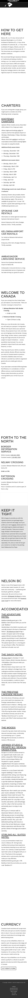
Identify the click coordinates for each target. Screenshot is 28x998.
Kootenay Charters (7, 120)
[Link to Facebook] (13, 985)
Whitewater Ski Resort (14, 596)
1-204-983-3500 (16, 457)
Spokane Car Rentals (9, 212)
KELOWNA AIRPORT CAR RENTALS (12, 232)
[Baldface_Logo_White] (11, 4)
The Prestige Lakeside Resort (12, 693)
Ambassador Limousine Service (13, 257)
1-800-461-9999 (15, 455)
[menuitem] (13, 1)
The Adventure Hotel (12, 631)
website (14, 139)
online (19, 130)
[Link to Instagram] (15, 985)
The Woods (8, 727)
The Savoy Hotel (12, 654)
